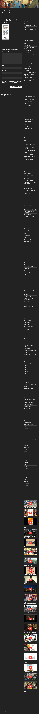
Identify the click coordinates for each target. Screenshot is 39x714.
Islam (25, 464)
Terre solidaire (26, 218)
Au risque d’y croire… (27, 296)
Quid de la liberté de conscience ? (30, 418)
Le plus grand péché (27, 422)
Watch (30, 503)
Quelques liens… (27, 277)
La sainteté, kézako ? (28, 169)
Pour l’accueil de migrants (28, 103)
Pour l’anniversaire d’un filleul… (29, 402)
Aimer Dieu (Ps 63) (27, 322)
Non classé (26, 473)
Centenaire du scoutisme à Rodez (30, 350)
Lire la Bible (26, 90)
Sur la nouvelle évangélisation (29, 154)
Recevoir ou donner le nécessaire (30, 29)
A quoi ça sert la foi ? (27, 56)
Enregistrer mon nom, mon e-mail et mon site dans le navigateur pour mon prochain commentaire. (11, 82)
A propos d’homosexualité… (29, 316)
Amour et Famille (27, 435)
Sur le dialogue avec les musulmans (30, 171)
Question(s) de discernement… (29, 223)
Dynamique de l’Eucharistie (28, 404)
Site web (4, 76)
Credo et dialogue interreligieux (29, 205)
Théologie (26, 492)
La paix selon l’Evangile (28, 428)
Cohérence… (26, 426)
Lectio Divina (26, 135)
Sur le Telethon (26, 356)
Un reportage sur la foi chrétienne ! (30, 216)
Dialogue (25, 453)
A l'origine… (26, 264)
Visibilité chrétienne (27, 386)
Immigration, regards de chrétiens (30, 354)
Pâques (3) (26, 371)
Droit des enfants (27, 382)
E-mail (4, 70)
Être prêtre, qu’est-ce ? (28, 259)
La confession (26, 352)
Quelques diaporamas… (28, 318)
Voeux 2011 (26, 237)
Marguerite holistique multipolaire (30, 23)
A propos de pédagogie (28, 393)
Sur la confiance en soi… (28, 361)
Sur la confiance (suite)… (28, 359)
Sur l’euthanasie (27, 195)
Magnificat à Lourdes (27, 406)
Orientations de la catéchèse (29, 336)
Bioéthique (26, 430)
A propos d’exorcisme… (28, 173)
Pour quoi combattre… (28, 128)
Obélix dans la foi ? (27, 140)
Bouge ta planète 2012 (28, 193)
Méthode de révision (27, 43)
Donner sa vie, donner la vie (29, 115)
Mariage (25, 468)
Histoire (25, 462)
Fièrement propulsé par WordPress (8, 711)
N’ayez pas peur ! (27, 27)
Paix (25, 477)
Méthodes (31, 10)
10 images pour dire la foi (28, 180)
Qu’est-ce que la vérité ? (28, 107)
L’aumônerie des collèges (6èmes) (30, 207)
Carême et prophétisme (28, 142)
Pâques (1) (26, 367)
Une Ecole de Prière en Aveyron (29, 38)
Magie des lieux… (27, 274)
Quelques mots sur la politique (29, 54)
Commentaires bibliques (23, 10)
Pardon (25, 481)
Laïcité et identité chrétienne (29, 94)
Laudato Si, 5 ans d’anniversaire (29, 25)
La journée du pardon (27, 348)
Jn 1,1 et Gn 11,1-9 (27, 243)
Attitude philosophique (28, 132)
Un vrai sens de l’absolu (28, 101)
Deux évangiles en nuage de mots (30, 72)
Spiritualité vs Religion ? (28, 36)
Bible (25, 449)
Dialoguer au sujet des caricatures (30, 384)
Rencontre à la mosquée (28, 77)
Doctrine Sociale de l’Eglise (28, 388)
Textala (7, 3)
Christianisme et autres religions (29, 233)
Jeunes (25, 466)
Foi (24, 460)
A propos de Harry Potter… (28, 331)
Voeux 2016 (26, 92)
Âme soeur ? (26, 228)
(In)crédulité (26, 380)
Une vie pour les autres (28, 341)
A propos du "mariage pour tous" (29, 161)
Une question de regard (28, 378)
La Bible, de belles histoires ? (29, 241)
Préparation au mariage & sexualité (30, 439)
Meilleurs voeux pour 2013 (28, 159)
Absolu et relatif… (27, 288)
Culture (25, 451)
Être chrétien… (26, 390)
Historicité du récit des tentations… (30, 220)
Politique (25, 485)
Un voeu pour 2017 (27, 70)
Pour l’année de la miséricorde (29, 99)
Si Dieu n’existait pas (27, 432)
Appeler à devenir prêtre (28, 152)
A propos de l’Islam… (27, 105)
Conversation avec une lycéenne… (30, 290)
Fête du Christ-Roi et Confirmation (30, 395)
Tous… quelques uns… (28, 320)
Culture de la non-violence (28, 397)
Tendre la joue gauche (28, 239)
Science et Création (27, 254)
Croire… (25, 124)
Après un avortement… (28, 314)
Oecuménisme (26, 475)
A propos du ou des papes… (29, 214)
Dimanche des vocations (28, 31)
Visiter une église (27, 270)
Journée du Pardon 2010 (28, 272)
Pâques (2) (26, 369)
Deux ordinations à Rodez (28, 363)
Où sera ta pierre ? (27, 420)
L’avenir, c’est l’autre (27, 408)
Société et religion (27, 117)
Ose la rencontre (27, 185)
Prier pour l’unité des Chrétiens (29, 308)
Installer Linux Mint (27, 68)
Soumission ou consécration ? (29, 119)
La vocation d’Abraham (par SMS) (29, 306)
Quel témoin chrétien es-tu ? (29, 292)
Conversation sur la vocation (29, 376)
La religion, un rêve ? (27, 66)
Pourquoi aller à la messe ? (28, 424)
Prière (25, 487)
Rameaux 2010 (26, 268)
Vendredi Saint (26, 324)
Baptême (25, 447)
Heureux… (26, 437)
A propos (4, 10)
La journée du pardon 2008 (28, 326)
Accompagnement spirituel (28, 266)
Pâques (25, 365)
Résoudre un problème (28, 59)
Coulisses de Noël (27, 235)
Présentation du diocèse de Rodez (30, 209)
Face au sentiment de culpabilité (29, 150)
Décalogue (26, 126)
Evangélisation (26, 458)
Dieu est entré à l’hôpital (28, 410)
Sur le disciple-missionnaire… (29, 52)
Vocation (25, 494)
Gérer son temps (27, 61)
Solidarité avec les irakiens (28, 130)
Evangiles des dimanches (12, 10)
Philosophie (26, 483)
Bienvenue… (26, 343)
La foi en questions (27, 82)
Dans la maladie (27, 45)
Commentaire (5, 51)
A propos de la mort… (27, 257)
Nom (3, 65)
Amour (25, 445)
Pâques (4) (26, 373)
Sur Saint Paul (26, 294)
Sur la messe (26, 178)
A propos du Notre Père (28, 301)
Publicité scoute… (27, 203)
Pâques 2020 (26, 33)
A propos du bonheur (27, 50)
